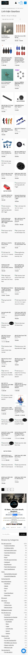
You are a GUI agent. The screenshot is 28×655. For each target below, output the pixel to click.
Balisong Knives (8, 607)
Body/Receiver (7, 564)
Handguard (7, 562)
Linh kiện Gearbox (8, 619)
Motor (7, 624)
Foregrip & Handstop (9, 545)
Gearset (8, 631)
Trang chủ (3, 8)
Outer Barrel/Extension (10, 552)
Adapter (6, 586)
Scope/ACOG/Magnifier (10, 576)
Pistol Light (7, 638)
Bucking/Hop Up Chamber (10, 617)
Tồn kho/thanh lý (5, 650)
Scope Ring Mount (8, 593)
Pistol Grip (6, 555)
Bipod (5, 557)
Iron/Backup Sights (9, 548)
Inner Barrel (7, 615)
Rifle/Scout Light (8, 647)
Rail (5, 590)
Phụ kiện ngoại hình (6, 543)
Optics (3, 571)
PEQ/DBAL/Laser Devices (10, 642)
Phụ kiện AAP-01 (8, 652)
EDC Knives (4, 600)
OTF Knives (7, 602)
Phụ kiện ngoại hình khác (10, 559)
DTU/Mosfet (9, 621)
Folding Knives (7, 605)
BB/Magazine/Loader (6, 610)
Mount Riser (7, 595)
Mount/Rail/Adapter (6, 581)
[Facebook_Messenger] (23, 651)
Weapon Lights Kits (9, 645)
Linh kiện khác (9, 628)
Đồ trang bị (4, 598)
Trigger (7, 626)
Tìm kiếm (23, 534)
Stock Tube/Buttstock (9, 569)
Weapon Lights (5, 636)
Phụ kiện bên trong (6, 612)
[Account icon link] (16, 3)
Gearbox (8, 633)
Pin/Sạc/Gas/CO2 (5, 579)
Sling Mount (7, 583)
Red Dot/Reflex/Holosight (10, 574)
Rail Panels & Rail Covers (10, 550)
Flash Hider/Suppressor (10, 567)
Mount (6, 588)
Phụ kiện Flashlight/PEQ (10, 640)
